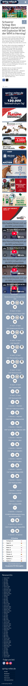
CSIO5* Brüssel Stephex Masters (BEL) (15, 313)
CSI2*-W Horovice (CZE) (14, 373)
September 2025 (7, 593)
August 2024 (6, 612)
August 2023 (6, 629)
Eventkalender (14, 294)
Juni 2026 (6, 580)
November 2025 (7, 590)
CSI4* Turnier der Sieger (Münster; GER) (14, 430)
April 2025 (6, 601)
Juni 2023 (6, 632)
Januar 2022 (6, 656)
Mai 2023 (6, 634)
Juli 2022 (6, 648)
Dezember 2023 (7, 623)
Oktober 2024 (7, 609)
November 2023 (7, 625)
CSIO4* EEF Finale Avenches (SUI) (15, 419)
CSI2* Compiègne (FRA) (15, 504)
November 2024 (7, 608)
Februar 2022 (7, 655)
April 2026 (6, 583)
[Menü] (25, 2)
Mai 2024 (6, 616)
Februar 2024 (7, 621)
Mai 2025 (6, 599)
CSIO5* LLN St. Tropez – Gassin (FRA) (15, 527)
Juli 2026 (6, 579)
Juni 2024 (6, 615)
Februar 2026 (7, 586)
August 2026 (6, 578)
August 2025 (6, 595)
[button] (4, 80)
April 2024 (6, 618)
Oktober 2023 (7, 626)
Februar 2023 (7, 638)
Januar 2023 (6, 639)
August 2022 (6, 646)
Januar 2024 (6, 622)
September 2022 (7, 645)
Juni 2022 (6, 649)
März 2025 (6, 602)
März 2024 (6, 619)
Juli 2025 (6, 596)
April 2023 (6, 635)
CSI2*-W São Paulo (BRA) (15, 461)
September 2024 (7, 611)
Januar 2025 (6, 605)
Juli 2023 (6, 631)
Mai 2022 (6, 651)
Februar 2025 (7, 603)
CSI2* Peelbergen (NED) (14, 482)
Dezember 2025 (7, 589)
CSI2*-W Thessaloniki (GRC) (15, 451)
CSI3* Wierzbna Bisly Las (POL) (15, 358)
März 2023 (6, 636)
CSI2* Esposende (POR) (15, 493)
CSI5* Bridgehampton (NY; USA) (14, 328)
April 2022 (6, 652)
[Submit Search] (3, 86)
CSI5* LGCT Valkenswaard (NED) (15, 408)
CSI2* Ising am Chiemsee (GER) (15, 472)
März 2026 (6, 585)
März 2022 (6, 654)
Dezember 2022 (7, 641)
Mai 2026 (6, 582)
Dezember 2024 (7, 606)
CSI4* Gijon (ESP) (14, 343)
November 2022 (7, 642)
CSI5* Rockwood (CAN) (15, 398)
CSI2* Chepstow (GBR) (15, 387)
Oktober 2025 (7, 592)
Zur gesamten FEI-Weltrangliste (14, 566)
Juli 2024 (6, 613)
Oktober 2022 (7, 644)
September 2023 (7, 628)
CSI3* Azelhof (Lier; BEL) (14, 440)
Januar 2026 (6, 588)
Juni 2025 (6, 598)
